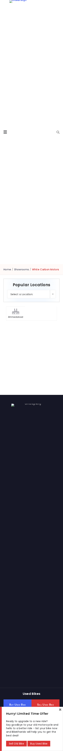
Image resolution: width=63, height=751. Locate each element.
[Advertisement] (31, 359)
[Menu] (5, 132)
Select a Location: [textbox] (21, 294)
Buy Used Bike (38, 743)
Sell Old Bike (16, 743)
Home (7, 269)
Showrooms (21, 269)
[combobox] (31, 294)
